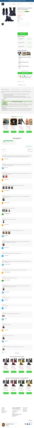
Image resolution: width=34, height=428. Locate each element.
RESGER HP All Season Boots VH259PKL (25, 57)
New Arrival (3, 408)
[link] (3, 425)
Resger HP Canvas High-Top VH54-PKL (6, 127)
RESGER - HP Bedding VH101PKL (24, 62)
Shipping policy (25, 410)
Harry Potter (22, 81)
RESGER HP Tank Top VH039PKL (28, 127)
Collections (3, 407)
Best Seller (3, 410)
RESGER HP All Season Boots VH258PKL (13, 367)
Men (20, 17)
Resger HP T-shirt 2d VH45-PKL (13, 127)
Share (18, 84)
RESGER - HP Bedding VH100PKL (24, 66)
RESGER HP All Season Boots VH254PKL (5, 367)
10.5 (28, 25)
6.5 (18, 25)
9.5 (25, 25)
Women (22, 19)
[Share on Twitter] (22, 84)
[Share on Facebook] (20, 84)
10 (27, 22)
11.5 (18, 27)
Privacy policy (25, 408)
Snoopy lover (3, 412)
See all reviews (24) (17, 139)
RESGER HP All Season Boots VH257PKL (21, 388)
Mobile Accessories (4, 411)
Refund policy (25, 411)
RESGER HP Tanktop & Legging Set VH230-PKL (21, 127)
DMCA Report (30, 420)
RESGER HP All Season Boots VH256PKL (21, 367)
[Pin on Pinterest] (24, 84)
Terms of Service (25, 407)
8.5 (23, 25)
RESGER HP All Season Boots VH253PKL (28, 367)
